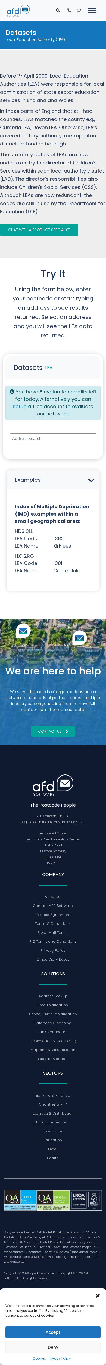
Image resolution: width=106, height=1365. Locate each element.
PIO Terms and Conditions (53, 941)
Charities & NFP (53, 1104)
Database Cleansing (53, 1023)
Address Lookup (53, 996)
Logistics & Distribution (53, 1113)
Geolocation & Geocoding (53, 1041)
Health (53, 1158)
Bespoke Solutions (53, 1058)
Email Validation (53, 1005)
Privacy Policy (60, 1358)
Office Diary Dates (53, 959)
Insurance (53, 1131)
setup (20, 406)
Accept (53, 1332)
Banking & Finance (53, 1095)
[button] (98, 1295)
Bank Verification (53, 1032)
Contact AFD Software (53, 905)
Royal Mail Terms (53, 932)
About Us (53, 896)
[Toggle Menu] (92, 10)
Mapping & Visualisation (53, 1049)
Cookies (39, 1358)
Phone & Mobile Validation (53, 1014)
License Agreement (53, 914)
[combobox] (53, 438)
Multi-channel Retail (53, 1122)
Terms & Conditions (53, 923)
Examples (28, 480)
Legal (53, 1149)
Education (53, 1140)
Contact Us (50, 731)
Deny (53, 1347)
